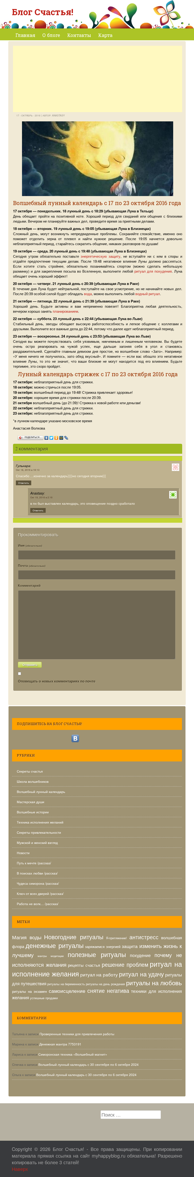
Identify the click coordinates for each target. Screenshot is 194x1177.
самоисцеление (67, 990)
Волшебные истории (33, 812)
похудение (140, 955)
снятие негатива (108, 990)
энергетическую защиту (100, 256)
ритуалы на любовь (154, 982)
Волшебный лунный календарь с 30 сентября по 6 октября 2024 (88, 1064)
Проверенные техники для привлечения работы (77, 1033)
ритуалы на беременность (66, 984)
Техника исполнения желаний (40, 822)
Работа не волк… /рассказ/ (37, 903)
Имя (30, 545)
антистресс (144, 937)
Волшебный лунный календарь (41, 791)
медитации (57, 956)
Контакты (79, 35)
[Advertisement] (97, 79)
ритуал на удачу (141, 974)
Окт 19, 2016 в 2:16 (41, 497)
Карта (105, 35)
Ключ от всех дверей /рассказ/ (40, 893)
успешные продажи (44, 998)
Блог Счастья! (42, 12)
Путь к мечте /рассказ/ (34, 863)
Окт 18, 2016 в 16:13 (28, 470)
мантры (42, 956)
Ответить (23, 483)
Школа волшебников (32, 781)
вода (88, 293)
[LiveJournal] (66, 437)
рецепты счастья (84, 965)
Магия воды (26, 937)
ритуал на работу (99, 974)
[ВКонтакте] (46, 437)
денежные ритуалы (54, 945)
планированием (65, 311)
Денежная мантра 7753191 (60, 1044)
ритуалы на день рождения (105, 984)
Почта (31, 565)
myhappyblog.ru (108, 1155)
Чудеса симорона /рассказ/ (38, 883)
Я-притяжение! (116, 938)
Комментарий (29, 585)
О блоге (51, 35)
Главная (25, 35)
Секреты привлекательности (39, 832)
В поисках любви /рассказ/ (37, 873)
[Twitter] (51, 437)
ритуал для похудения (153, 271)
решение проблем (125, 964)
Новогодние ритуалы (73, 936)
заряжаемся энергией (102, 946)
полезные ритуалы (97, 954)
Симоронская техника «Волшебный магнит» (72, 1054)
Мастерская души (30, 801)
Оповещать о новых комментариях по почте (56, 681)
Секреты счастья (30, 771)
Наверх (20, 1168)
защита (130, 946)
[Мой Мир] (61, 437)
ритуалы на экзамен (29, 991)
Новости (23, 852)
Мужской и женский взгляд (37, 842)
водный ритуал (147, 293)
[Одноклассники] (56, 437)
